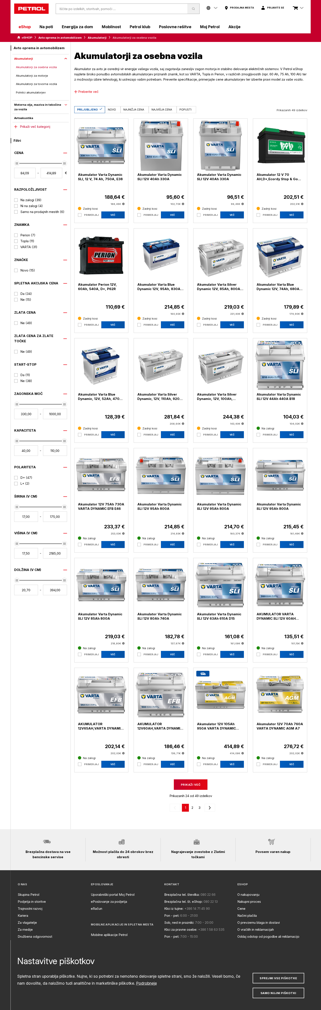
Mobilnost (111, 26)
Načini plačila (247, 915)
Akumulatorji (97, 37)
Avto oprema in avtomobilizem (60, 37)
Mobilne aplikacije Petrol (109, 935)
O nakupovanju (248, 894)
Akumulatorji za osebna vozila (36, 67)
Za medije (25, 929)
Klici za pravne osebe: (180, 929)
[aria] (24, 37)
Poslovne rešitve (175, 26)
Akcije (234, 26)
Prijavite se (275, 7)
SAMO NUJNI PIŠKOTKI (278, 993)
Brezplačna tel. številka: (182, 894)
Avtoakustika (23, 118)
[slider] (16, 163)
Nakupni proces (249, 901)
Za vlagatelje (27, 922)
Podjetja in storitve (32, 901)
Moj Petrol (210, 26)
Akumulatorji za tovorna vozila (36, 84)
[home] (31, 8)
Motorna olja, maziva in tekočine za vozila (37, 107)
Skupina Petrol (28, 894)
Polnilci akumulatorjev (31, 92)
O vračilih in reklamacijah (255, 929)
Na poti (46, 26)
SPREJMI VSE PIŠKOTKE (278, 978)
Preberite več (88, 92)
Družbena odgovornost (35, 936)
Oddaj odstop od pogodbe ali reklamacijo (268, 936)
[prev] (176, 808)
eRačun (96, 908)
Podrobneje (146, 983)
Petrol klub (140, 26)
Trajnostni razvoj (30, 908)
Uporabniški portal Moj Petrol (113, 894)
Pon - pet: (171, 915)
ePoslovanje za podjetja (109, 901)
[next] (209, 808)
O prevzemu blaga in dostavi (258, 922)
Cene (241, 908)
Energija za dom (77, 26)
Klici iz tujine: (173, 908)
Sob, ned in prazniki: (179, 922)
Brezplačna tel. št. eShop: (183, 901)
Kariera (23, 915)
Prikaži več (190, 784)
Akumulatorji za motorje (32, 75)
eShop (25, 26)
